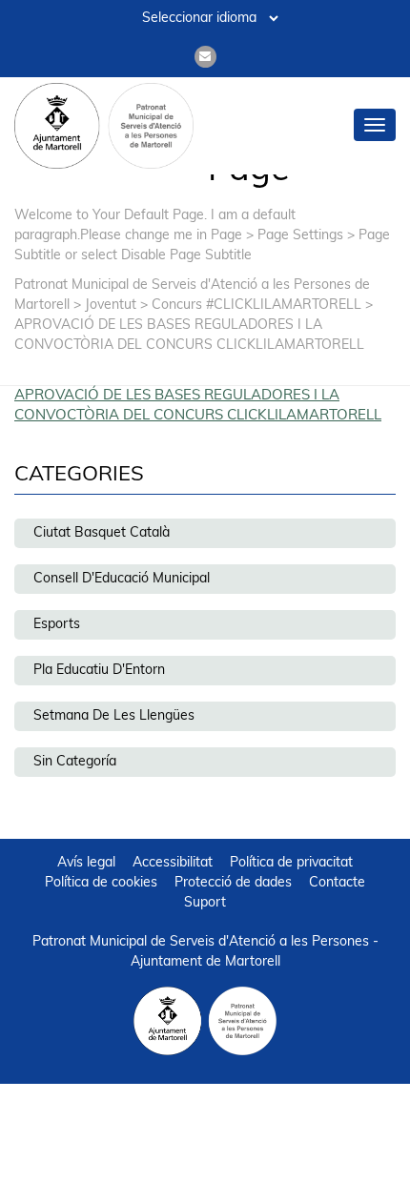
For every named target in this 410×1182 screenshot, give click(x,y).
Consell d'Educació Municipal (121, 579)
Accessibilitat (173, 863)
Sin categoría (74, 762)
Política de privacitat (291, 863)
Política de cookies (101, 883)
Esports (56, 625)
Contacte (337, 883)
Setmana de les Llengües (114, 716)
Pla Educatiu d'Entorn (99, 670)
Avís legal (86, 863)
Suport (205, 903)
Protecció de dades (233, 883)
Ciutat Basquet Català (101, 533)
